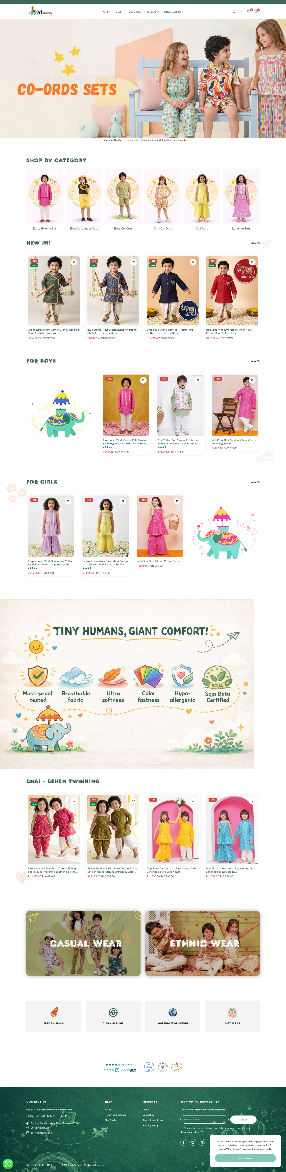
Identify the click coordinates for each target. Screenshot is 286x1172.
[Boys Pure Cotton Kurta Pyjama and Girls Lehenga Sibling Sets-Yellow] (173, 829)
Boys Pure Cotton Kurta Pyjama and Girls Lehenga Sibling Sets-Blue (231, 870)
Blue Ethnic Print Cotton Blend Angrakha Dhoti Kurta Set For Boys (112, 331)
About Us (147, 1109)
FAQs (108, 1109)
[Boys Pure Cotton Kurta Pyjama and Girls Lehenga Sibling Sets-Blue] (232, 829)
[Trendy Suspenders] (84, 196)
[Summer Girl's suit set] (202, 196)
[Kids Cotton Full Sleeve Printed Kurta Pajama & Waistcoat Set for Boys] (180, 405)
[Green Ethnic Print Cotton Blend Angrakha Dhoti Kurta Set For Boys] (54, 290)
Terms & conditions (153, 1120)
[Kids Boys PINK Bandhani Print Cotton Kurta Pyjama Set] (235, 405)
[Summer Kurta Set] (44, 196)
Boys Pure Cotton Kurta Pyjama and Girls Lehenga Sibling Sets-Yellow (171, 870)
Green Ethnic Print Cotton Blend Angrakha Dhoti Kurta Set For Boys (53, 331)
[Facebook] (183, 1142)
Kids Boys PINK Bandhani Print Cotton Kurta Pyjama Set (234, 441)
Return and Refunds (115, 1114)
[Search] (234, 11)
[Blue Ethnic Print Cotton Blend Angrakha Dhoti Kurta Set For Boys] (113, 290)
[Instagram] (193, 1142)
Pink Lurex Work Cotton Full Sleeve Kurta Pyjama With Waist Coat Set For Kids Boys (125, 441)
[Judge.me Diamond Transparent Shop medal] (149, 1067)
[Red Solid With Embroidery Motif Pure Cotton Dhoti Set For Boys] (232, 290)
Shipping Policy (150, 1125)
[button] (135, 131)
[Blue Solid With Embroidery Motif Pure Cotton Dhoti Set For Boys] (173, 290)
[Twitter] (202, 1142)
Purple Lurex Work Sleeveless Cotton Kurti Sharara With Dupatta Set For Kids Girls (50, 562)
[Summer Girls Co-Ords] (162, 196)
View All (255, 243)
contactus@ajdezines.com (58, 1109)
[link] (61, 414)
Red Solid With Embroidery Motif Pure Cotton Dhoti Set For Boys (229, 331)
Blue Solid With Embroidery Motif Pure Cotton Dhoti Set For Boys (170, 331)
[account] (241, 11)
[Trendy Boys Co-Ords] (123, 196)
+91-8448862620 (40, 1127)
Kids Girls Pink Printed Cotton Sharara (159, 561)
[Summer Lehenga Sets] (241, 196)
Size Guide (110, 1120)
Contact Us (148, 1114)
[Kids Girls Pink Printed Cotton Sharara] (160, 526)
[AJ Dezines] (40, 12)
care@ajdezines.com (41, 1132)
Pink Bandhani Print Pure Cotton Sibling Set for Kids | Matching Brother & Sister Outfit (52, 870)
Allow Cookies (245, 1158)
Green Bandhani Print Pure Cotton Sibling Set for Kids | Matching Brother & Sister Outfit (112, 870)
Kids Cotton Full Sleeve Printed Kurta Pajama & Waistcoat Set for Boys (179, 441)
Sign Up (243, 1119)
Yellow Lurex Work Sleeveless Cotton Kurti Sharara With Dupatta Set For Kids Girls (105, 562)
